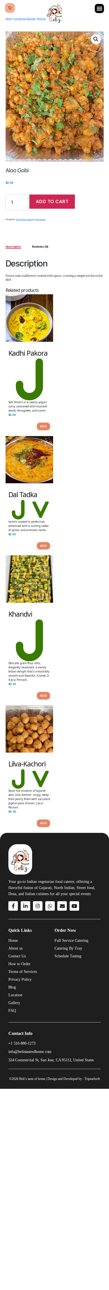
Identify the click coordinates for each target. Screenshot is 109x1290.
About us (15, 948)
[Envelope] (62, 906)
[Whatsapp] (50, 906)
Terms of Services (22, 972)
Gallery (14, 1003)
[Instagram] (37, 906)
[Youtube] (74, 906)
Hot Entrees (40, 219)
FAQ (12, 1010)
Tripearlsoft (92, 1079)
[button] (99, 8)
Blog (12, 987)
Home (9, 18)
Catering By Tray (68, 948)
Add (43, 426)
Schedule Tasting (67, 956)
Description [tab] (13, 246)
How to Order (19, 964)
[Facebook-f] (13, 906)
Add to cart (52, 201)
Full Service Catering (24, 18)
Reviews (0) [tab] (40, 246)
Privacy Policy (20, 979)
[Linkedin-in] (25, 906)
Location (15, 995)
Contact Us (17, 956)
